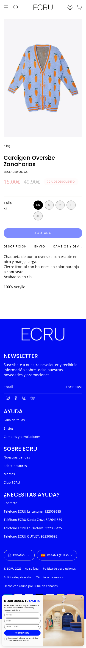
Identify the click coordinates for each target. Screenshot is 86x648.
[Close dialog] (81, 597)
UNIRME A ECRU (22, 633)
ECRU (37, 586)
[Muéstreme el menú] (6, 7)
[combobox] (21, 626)
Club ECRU (12, 482)
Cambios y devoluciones (22, 436)
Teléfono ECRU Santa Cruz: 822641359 (33, 519)
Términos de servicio (50, 577)
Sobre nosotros (15, 466)
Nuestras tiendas (17, 457)
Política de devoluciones (59, 568)
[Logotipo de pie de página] (43, 334)
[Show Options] (38, 626)
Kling (7, 146)
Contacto (10, 503)
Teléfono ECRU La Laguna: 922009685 (32, 511)
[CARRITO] (79, 7)
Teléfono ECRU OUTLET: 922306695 (30, 536)
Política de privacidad (18, 577)
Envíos (9, 428)
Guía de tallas (14, 420)
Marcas (9, 474)
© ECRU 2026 (12, 568)
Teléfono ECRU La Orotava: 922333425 (33, 528)
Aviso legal (32, 568)
